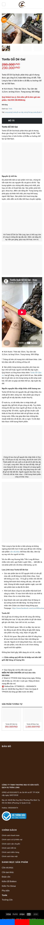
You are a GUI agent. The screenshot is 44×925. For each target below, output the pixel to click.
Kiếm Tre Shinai (9, 886)
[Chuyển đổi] (41, 867)
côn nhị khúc (15, 552)
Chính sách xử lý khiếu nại (12, 839)
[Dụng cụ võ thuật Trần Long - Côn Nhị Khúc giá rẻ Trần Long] (22, 4)
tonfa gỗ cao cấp (18, 112)
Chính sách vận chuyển (11, 844)
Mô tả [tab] (11, 121)
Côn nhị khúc (7, 868)
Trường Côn (7, 900)
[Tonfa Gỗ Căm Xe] (11, 715)
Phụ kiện (6, 891)
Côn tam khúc (8, 872)
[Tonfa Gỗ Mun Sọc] (32, 715)
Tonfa (10, 108)
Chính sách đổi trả (9, 848)
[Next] (38, 29)
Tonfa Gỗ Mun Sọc (33, 724)
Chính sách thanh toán (10, 835)
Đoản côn (6, 877)
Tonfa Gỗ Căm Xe (11, 724)
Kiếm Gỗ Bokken (9, 881)
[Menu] (3, 4)
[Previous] (6, 29)
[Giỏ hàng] (40, 4)
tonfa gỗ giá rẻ (37, 112)
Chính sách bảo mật (9, 856)
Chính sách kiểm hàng (10, 852)
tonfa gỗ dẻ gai (28, 112)
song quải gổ (8, 112)
